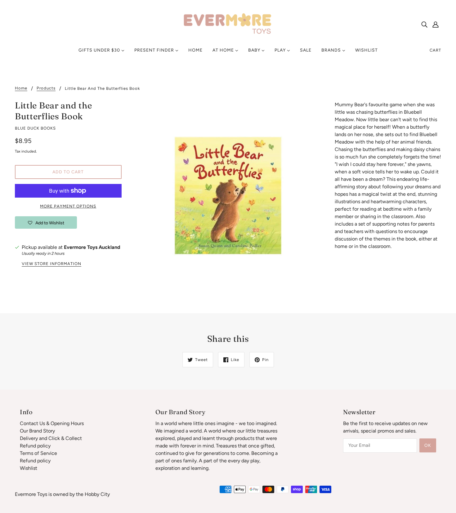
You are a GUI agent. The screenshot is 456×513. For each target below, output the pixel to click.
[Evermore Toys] (228, 24)
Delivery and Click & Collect (51, 438)
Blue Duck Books (35, 128)
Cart (435, 50)
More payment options (68, 206)
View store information (51, 264)
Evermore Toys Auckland (92, 247)
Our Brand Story (37, 431)
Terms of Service (38, 453)
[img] (424, 24)
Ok (427, 445)
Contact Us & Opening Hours (52, 423)
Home (21, 88)
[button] (46, 222)
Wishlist (28, 468)
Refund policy (35, 446)
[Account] (435, 24)
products (46, 88)
